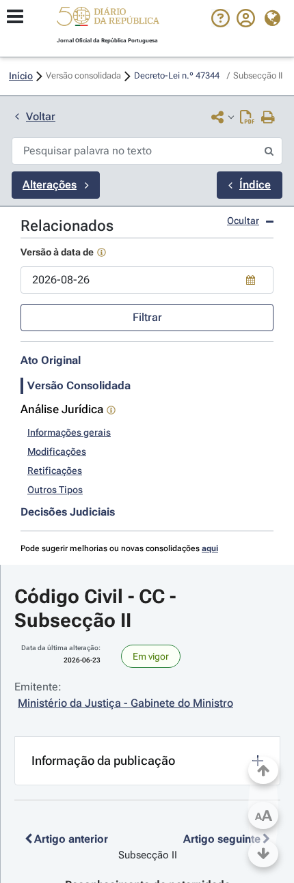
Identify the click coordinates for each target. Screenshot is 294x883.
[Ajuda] (220, 23)
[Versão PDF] (247, 118)
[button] (108, 18)
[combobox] (147, 280)
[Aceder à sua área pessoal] (246, 23)
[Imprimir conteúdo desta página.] (268, 118)
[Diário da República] (108, 19)
